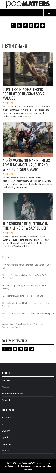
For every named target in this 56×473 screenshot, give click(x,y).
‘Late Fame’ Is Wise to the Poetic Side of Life (22, 295)
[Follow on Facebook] (25, 25)
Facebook (6, 417)
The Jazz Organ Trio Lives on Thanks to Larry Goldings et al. (28, 315)
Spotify (5, 437)
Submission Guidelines (12, 393)
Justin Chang (9, 103)
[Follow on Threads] (36, 25)
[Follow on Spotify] (42, 25)
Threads (6, 450)
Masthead (6, 380)
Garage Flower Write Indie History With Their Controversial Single (22, 325)
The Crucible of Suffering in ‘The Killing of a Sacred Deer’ (26, 226)
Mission (5, 386)
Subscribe (7, 400)
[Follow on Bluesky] (19, 25)
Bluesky (6, 430)
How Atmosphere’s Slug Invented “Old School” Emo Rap (26, 266)
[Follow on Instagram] (31, 25)
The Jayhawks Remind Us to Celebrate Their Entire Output (25, 305)
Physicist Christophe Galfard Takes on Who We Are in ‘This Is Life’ (26, 277)
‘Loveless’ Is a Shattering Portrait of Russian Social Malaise (24, 93)
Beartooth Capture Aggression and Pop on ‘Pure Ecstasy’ (24, 287)
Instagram (6, 444)
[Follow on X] (13, 25)
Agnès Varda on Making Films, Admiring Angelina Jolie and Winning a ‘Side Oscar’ (27, 164)
